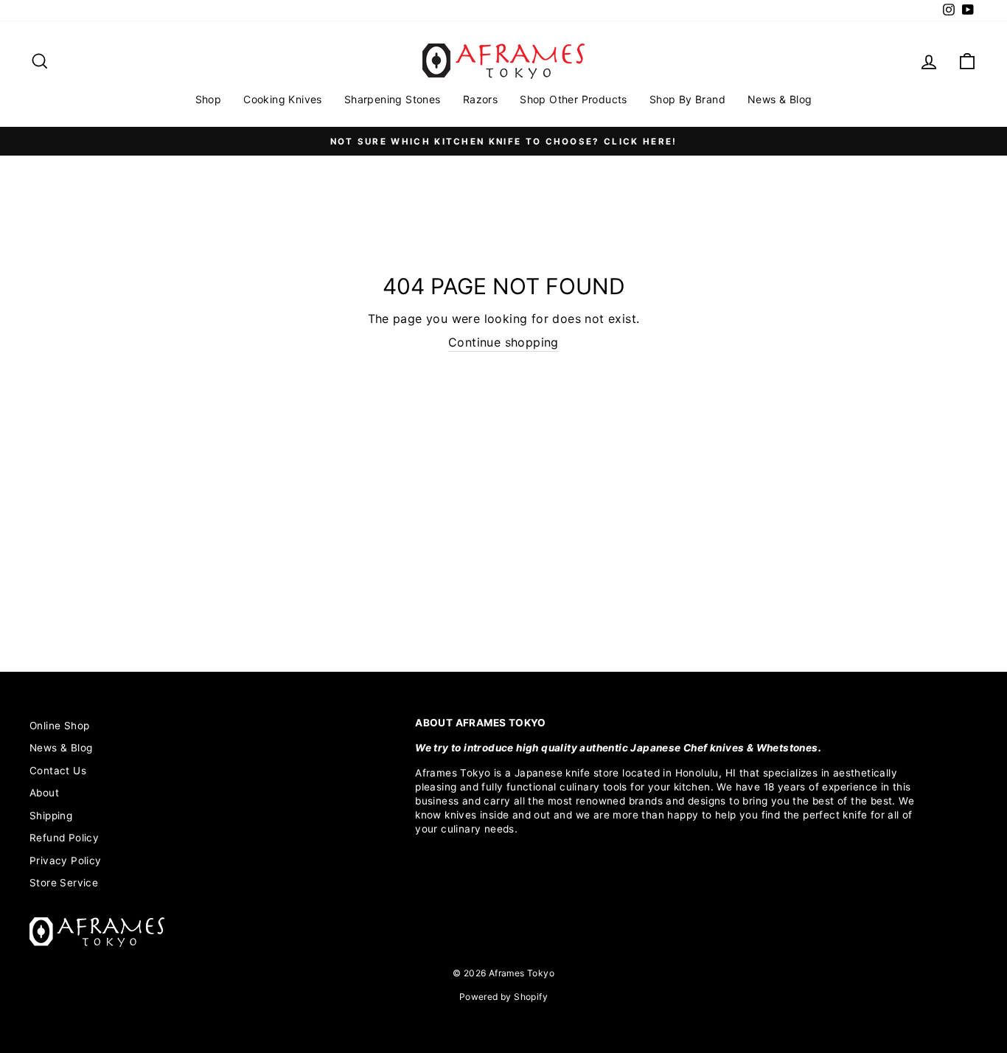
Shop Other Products (573, 99)
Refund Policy (64, 838)
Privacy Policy (65, 860)
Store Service (63, 883)
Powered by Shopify (503, 996)
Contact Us (57, 770)
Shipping (50, 815)
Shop (208, 99)
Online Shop (59, 725)
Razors (480, 99)
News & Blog (780, 99)
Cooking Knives (282, 99)
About (44, 793)
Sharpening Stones (392, 99)
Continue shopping (503, 342)
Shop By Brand (687, 99)
